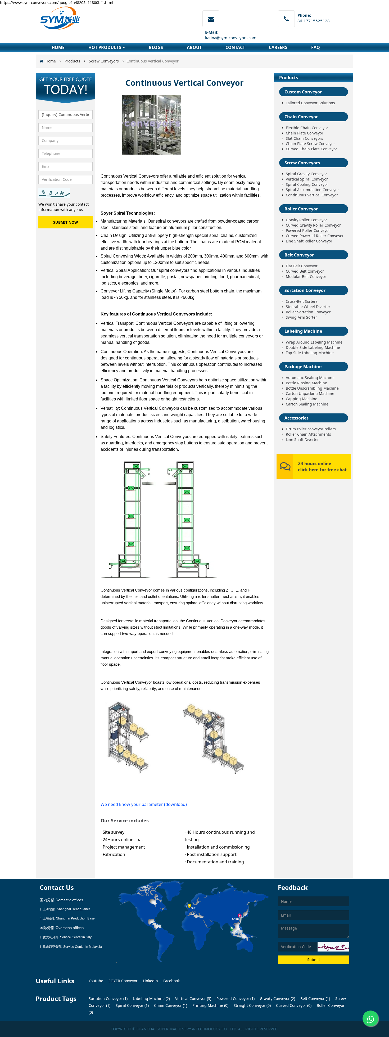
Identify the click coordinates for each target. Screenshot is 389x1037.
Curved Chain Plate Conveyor (311, 148)
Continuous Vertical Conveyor (312, 194)
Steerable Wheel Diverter (308, 306)
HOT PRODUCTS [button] (105, 47)
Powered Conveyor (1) (235, 998)
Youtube (96, 980)
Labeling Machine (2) (151, 998)
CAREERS (278, 47)
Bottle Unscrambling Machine (312, 388)
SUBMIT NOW (65, 222)
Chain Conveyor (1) (170, 1005)
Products (72, 61)
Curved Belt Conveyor (305, 271)
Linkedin (151, 980)
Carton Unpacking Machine (310, 393)
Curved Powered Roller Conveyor (315, 235)
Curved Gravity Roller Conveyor (313, 225)
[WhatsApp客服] (370, 1018)
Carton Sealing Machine (307, 404)
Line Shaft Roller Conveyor (309, 241)
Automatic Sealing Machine (310, 377)
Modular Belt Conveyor (306, 276)
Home (51, 61)
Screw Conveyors (104, 61)
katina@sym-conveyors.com (230, 37)
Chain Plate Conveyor (304, 133)
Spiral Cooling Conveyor (307, 184)
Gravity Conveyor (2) (277, 998)
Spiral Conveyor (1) (132, 1005)
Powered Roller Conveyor (308, 230)
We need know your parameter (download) (144, 804)
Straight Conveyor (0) (252, 1005)
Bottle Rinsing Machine (306, 382)
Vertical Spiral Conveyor (307, 179)
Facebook (171, 980)
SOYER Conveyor (123, 980)
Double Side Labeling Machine (313, 347)
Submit (313, 959)
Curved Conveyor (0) (293, 1005)
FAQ (315, 47)
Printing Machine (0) (209, 1005)
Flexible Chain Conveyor (307, 127)
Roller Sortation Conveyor (308, 311)
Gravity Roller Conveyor (306, 219)
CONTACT (235, 47)
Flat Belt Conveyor (302, 265)
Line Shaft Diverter (302, 439)
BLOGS (156, 47)
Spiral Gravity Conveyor (306, 173)
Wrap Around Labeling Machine (314, 342)
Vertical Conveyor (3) (192, 998)
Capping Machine (301, 398)
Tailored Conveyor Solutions (310, 102)
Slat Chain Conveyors (304, 138)
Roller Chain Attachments (308, 434)
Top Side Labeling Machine (310, 352)
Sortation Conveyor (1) (108, 998)
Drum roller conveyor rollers (311, 428)
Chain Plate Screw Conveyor (310, 143)
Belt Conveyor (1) (314, 998)
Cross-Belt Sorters (302, 301)
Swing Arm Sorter (301, 317)
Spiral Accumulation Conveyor (312, 189)
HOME (58, 47)
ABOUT (194, 47)
